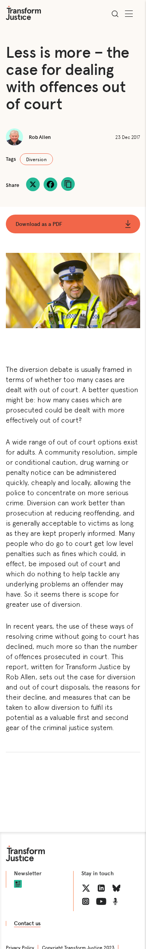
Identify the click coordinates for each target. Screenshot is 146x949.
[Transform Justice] (23, 13)
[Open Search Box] (115, 13)
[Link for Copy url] (68, 184)
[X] (33, 184)
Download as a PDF (39, 224)
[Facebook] (50, 184)
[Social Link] (86, 888)
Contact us (27, 923)
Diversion (36, 159)
